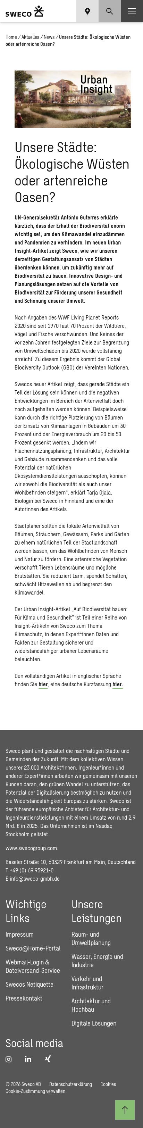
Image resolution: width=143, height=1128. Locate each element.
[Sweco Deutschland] (25, 11)
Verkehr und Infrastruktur (87, 983)
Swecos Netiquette (29, 984)
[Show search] (110, 11)
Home (11, 37)
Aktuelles (30, 37)
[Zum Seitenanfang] (125, 1110)
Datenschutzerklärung (70, 1084)
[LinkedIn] (30, 1059)
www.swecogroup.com (31, 848)
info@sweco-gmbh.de (35, 878)
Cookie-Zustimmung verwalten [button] (35, 1091)
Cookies (108, 1084)
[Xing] (49, 1058)
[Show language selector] (87, 11)
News (49, 37)
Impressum (20, 934)
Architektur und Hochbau (91, 1005)
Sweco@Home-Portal (33, 948)
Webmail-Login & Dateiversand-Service (33, 966)
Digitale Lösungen (94, 1023)
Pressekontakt (24, 998)
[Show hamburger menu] (132, 11)
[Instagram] (11, 1059)
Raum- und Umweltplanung (91, 938)
